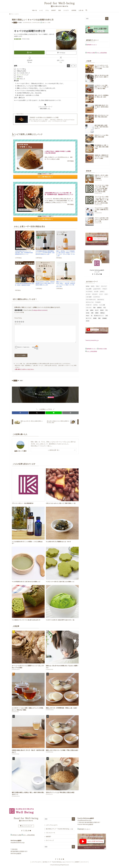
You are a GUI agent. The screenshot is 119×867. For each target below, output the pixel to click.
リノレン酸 (102, 304)
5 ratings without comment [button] (39, 310)
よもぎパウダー (97, 288)
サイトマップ (50, 840)
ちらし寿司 (88, 288)
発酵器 (96, 313)
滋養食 (91, 310)
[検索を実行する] (106, 18)
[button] (15, 39)
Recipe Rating (18, 318)
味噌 (18, 78)
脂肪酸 (94, 318)
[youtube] (101, 274)
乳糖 (94, 307)
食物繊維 (104, 318)
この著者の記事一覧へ (54, 450)
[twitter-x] (95, 274)
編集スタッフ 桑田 (20, 451)
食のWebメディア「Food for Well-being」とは (59, 829)
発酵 (92, 313)
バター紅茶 (88, 296)
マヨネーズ (88, 304)
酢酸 (99, 318)
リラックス (88, 307)
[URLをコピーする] (70, 412)
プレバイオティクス (91, 299)
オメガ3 (96, 291)
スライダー (94, 294)
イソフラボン (89, 291)
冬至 (104, 307)
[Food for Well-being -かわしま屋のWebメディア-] (59, 4)
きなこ (97, 286)
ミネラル (95, 304)
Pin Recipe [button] (62, 52)
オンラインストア (26, 826)
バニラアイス (96, 296)
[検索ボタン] (86, 10)
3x (75, 66)
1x (68, 66)
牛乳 (106, 310)
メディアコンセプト (52, 825)
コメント (17, 324)
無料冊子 (48, 836)
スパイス (88, 294)
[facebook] (93, 274)
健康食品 (99, 307)
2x (71, 66)
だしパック (20, 75)
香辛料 (87, 321)
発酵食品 (102, 313)
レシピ (15, 22)
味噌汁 (20, 22)
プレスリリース (50, 832)
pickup (87, 286)
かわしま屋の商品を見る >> (45, 176)
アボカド (105, 288)
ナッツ (101, 294)
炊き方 (96, 310)
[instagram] (97, 274)
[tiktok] (99, 274)
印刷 (30, 52)
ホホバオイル (100, 299)
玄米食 (87, 313)
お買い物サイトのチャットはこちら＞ (24, 369)
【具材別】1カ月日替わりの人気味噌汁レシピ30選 (43, 117)
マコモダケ (98, 302)
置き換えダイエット (99, 315)
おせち (92, 286)
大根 (87, 310)
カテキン (102, 291)
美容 (107, 315)
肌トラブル (88, 318)
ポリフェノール (89, 302)
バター (106, 294)
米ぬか (87, 315)
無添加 (101, 310)
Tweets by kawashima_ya (92, 340)
